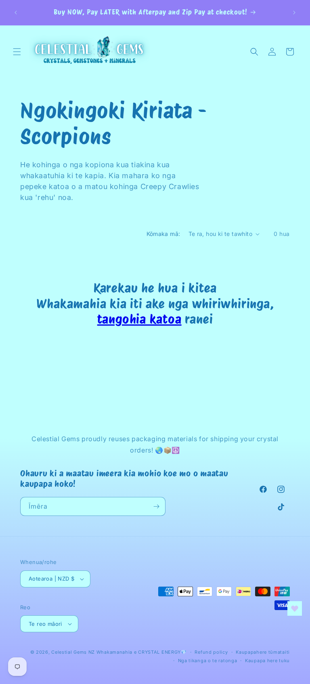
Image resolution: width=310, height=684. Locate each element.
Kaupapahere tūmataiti (263, 652)
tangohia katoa (139, 318)
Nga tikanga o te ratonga (207, 660)
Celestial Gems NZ (73, 652)
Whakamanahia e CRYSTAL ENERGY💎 (141, 652)
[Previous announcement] (16, 12)
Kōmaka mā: (163, 233)
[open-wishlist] (294, 608)
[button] (17, 52)
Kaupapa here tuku (267, 660)
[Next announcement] (294, 12)
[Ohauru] (156, 506)
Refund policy (211, 652)
